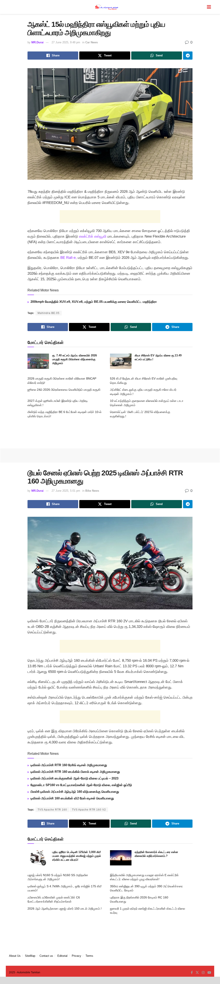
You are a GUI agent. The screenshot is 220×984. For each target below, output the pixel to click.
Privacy (76, 955)
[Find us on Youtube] (209, 972)
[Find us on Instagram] (203, 972)
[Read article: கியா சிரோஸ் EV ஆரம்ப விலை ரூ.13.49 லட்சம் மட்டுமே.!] (120, 361)
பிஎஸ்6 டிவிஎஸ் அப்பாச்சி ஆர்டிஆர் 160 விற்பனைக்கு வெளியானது (75, 791)
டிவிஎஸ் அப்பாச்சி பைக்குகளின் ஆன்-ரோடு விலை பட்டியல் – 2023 (74, 778)
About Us (15, 955)
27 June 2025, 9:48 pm (66, 42)
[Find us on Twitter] (197, 972)
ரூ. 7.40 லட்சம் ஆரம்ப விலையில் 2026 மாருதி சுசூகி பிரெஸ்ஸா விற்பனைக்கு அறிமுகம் (74, 359)
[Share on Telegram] (187, 55)
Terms (89, 955)
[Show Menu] (209, 7)
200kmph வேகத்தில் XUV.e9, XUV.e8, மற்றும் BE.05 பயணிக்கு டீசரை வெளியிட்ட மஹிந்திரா (94, 301)
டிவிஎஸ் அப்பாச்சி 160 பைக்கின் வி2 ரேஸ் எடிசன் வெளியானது (72, 798)
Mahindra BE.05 (49, 313)
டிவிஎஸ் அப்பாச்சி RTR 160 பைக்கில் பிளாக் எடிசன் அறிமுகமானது (75, 771)
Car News (91, 42)
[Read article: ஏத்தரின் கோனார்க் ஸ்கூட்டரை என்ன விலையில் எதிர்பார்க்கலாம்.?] (120, 858)
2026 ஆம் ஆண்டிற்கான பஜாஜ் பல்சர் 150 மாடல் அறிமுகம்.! (65, 908)
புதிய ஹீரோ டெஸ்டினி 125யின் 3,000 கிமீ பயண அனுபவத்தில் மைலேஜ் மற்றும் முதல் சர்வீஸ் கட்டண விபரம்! (76, 855)
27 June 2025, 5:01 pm (66, 490)
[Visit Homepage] (107, 7)
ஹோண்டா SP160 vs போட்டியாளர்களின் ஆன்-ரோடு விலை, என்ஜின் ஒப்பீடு (81, 785)
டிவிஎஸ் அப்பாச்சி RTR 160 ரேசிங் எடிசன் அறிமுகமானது (69, 765)
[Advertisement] (110, 216)
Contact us (46, 955)
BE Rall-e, (68, 258)
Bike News (92, 490)
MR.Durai (37, 42)
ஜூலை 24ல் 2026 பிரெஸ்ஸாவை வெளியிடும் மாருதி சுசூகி (64, 389)
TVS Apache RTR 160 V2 (89, 809)
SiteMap (30, 955)
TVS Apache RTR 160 (52, 809)
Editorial (62, 955)
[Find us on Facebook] (192, 972)
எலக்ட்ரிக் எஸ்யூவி (92, 236)
